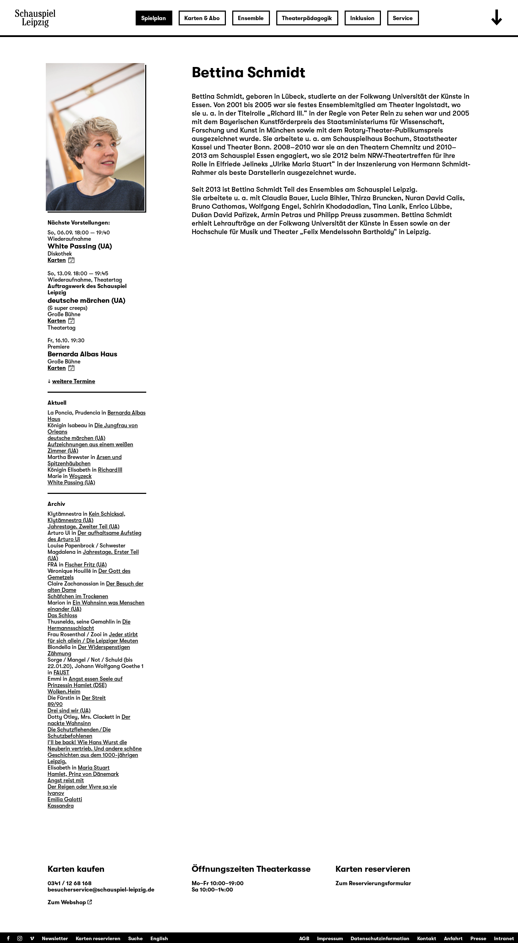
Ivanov (56, 793)
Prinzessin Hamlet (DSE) (77, 685)
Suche (135, 938)
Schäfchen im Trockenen (78, 596)
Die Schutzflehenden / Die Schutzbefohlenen (79, 733)
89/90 (55, 704)
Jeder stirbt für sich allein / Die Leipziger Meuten (93, 637)
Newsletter (55, 938)
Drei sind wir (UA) (69, 711)
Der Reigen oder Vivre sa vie (82, 787)
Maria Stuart (94, 768)
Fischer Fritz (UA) (86, 565)
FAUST (61, 672)
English (159, 938)
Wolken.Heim (64, 691)
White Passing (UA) (71, 482)
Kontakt (426, 938)
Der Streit (94, 698)
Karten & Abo (202, 18)
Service (403, 18)
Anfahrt (453, 938)
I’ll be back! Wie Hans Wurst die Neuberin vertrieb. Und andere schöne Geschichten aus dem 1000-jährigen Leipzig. (95, 752)
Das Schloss (62, 615)
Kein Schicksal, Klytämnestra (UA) (86, 517)
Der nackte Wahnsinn (89, 720)
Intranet (504, 938)
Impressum (330, 938)
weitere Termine (73, 381)
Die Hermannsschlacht (89, 625)
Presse (478, 938)
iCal (71, 260)
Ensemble (251, 18)
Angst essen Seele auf (96, 679)
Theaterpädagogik (307, 18)
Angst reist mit (66, 780)
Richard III (110, 470)
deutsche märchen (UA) (76, 438)
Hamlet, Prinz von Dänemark (83, 774)
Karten (57, 260)
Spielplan (153, 18)
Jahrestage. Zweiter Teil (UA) (83, 526)
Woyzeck (80, 476)
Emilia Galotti (65, 799)
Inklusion (362, 18)
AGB (304, 938)
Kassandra (61, 806)
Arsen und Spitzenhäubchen (85, 460)
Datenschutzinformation (380, 938)
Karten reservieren (98, 938)
